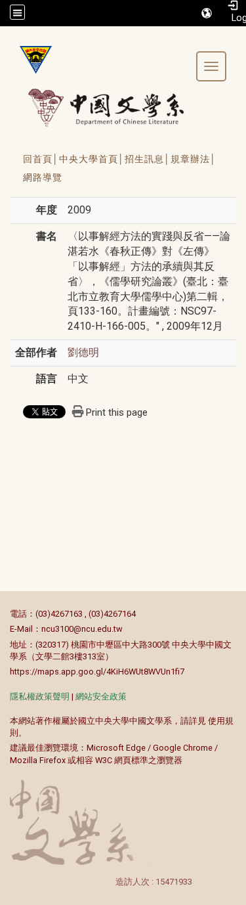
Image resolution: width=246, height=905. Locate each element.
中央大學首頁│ (92, 159)
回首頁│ (41, 159)
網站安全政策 (101, 696)
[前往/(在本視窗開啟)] (118, 107)
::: (3, 614)
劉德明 (83, 352)
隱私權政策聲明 (40, 696)
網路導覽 (42, 177)
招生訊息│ (148, 159)
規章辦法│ (193, 159)
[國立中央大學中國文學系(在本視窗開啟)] (31, 60)
